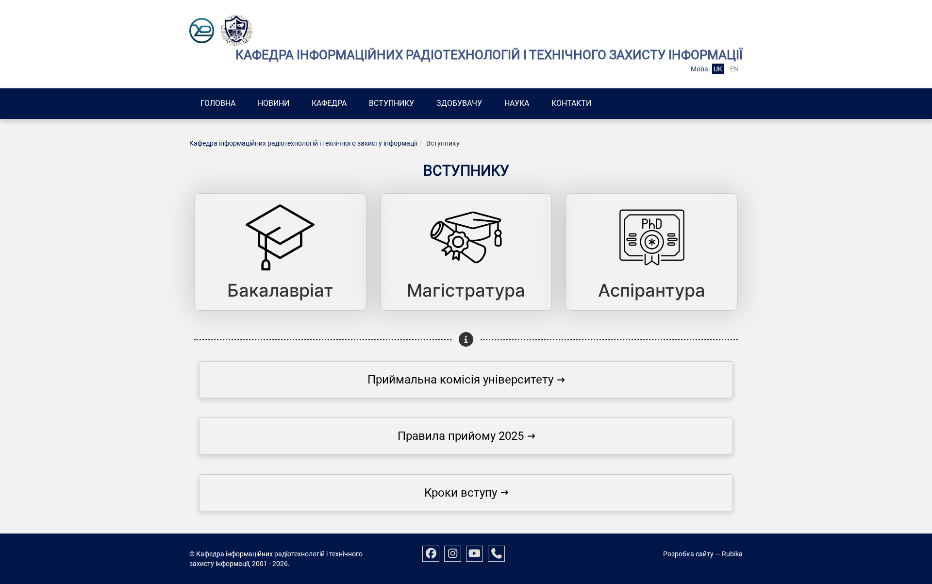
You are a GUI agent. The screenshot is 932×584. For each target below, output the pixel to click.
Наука (516, 103)
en (734, 69)
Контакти (571, 103)
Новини (273, 103)
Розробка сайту (688, 554)
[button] (466, 379)
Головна (217, 103)
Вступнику (391, 103)
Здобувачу (459, 103)
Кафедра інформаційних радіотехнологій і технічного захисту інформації (303, 143)
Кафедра (329, 103)
